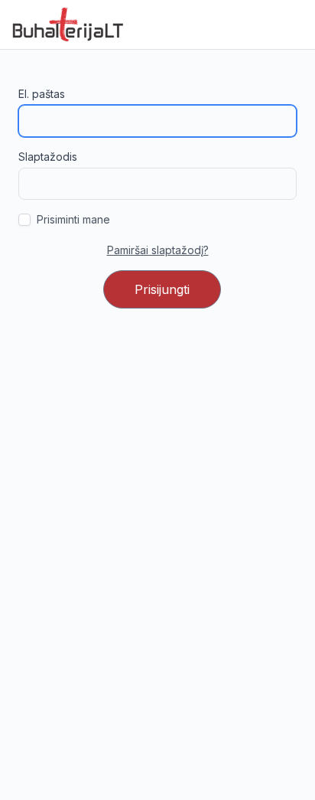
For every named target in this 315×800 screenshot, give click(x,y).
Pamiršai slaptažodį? (158, 249)
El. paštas (41, 93)
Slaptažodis (47, 156)
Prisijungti (162, 289)
